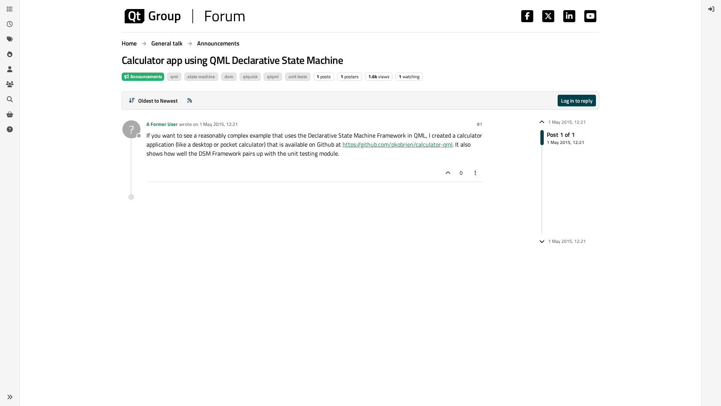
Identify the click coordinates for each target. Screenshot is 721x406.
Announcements (145, 76)
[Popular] (10, 54)
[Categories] (10, 9)
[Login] (711, 9)
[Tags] (10, 39)
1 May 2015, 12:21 (218, 124)
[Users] (10, 69)
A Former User (162, 124)
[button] (10, 397)
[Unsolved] (10, 129)
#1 (479, 124)
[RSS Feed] (189, 100)
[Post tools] (476, 173)
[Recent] (10, 24)
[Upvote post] (448, 173)
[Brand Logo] (184, 16)
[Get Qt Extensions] (10, 114)
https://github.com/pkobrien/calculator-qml (397, 144)
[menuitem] (711, 9)
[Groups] (10, 84)
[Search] (10, 99)
